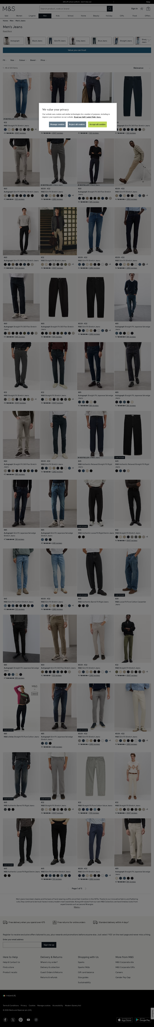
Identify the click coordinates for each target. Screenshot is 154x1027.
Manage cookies (57, 124)
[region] (78, 117)
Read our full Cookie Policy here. (87, 117)
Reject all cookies (77, 124)
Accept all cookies (97, 124)
